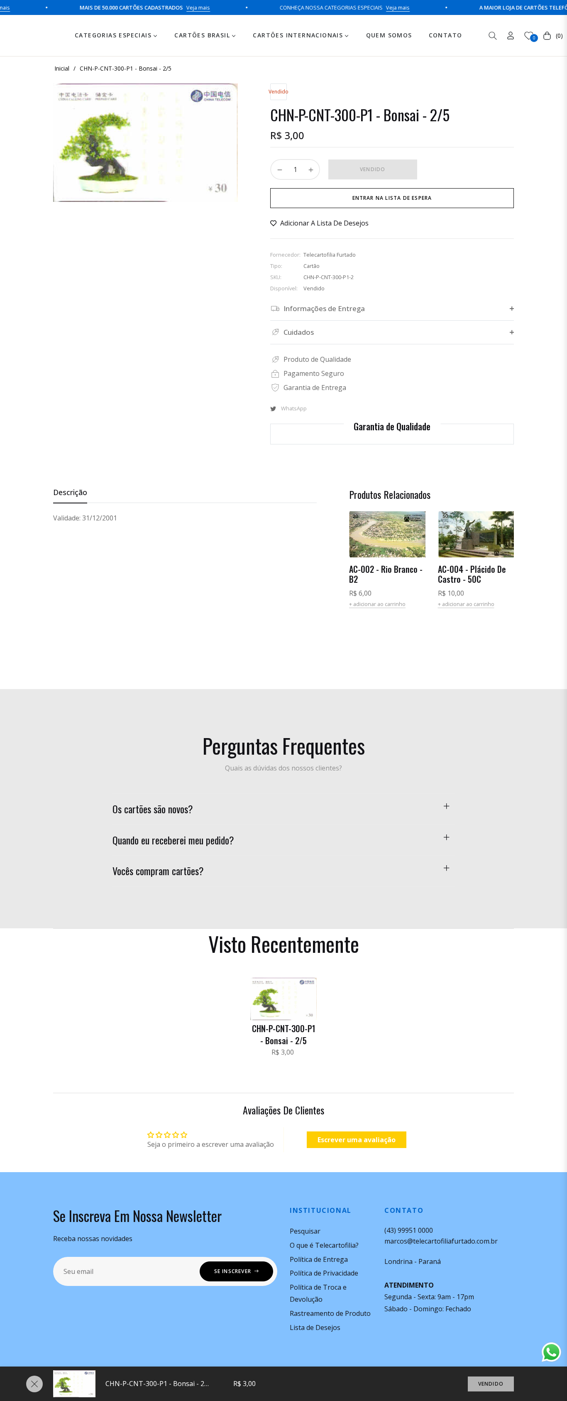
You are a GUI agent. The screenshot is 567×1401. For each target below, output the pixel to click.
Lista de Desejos (315, 1327)
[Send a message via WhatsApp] (551, 1352)
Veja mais (179, 7)
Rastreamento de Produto (330, 1313)
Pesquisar (305, 1231)
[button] (493, 35)
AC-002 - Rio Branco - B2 (386, 574)
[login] (510, 35)
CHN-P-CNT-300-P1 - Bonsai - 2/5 (283, 1034)
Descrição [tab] (70, 492)
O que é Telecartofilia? (324, 1245)
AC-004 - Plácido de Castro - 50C (472, 574)
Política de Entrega (319, 1259)
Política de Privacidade (324, 1273)
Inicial (61, 68)
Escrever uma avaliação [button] (357, 1139)
